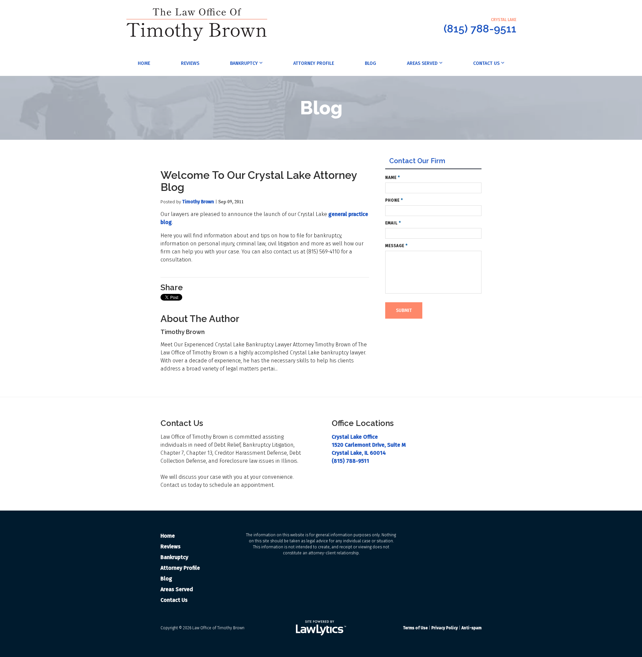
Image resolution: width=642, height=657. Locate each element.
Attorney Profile (313, 63)
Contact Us (486, 63)
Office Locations (363, 423)
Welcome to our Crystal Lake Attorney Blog (258, 181)
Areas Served (422, 63)
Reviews (190, 63)
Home (144, 63)
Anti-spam (471, 628)
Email (393, 223)
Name (392, 177)
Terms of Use (415, 628)
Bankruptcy (244, 63)
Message (396, 245)
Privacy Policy (444, 628)
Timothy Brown (198, 202)
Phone (394, 200)
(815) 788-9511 (480, 28)
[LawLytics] (321, 628)
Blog (370, 63)
